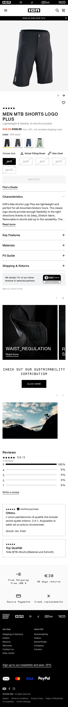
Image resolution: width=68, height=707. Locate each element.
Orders (6, 638)
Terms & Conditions (19, 698)
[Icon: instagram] (14, 688)
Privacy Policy (37, 698)
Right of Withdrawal (54, 698)
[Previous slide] (56, 298)
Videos (37, 638)
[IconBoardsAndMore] (6, 616)
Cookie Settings (23, 701)
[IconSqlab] (45, 2)
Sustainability (41, 634)
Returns (7, 641)
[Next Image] (63, 95)
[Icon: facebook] (9, 688)
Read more (9, 224)
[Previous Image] (58, 95)
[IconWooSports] (61, 2)
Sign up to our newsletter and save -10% (27, 665)
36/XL (58, 161)
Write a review (11, 492)
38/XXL (9, 170)
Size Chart (57, 153)
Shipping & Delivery (13, 634)
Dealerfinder (40, 641)
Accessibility (8, 701)
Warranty (7, 645)
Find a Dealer (10, 187)
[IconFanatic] (32, 2)
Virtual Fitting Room (35, 153)
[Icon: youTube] (4, 688)
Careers (38, 649)
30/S (9, 161)
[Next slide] (62, 298)
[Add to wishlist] (63, 103)
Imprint (6, 698)
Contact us (8, 649)
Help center (9, 653)
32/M (26, 161)
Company (39, 645)
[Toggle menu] (6, 10)
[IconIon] (7, 2)
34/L (42, 161)
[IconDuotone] (21, 2)
